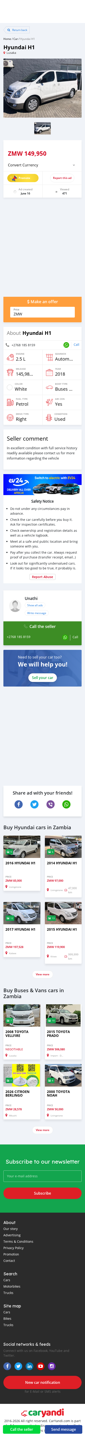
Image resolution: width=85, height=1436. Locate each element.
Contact (9, 1260)
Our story (10, 1229)
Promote (24, 178)
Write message (36, 613)
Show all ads (35, 605)
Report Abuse (42, 577)
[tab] (42, 165)
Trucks (8, 1293)
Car (15, 39)
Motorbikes (11, 1286)
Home (7, 39)
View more (42, 974)
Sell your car (42, 677)
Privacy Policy (13, 1248)
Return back (19, 30)
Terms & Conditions (18, 1241)
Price (16, 309)
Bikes (7, 1318)
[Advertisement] (42, 249)
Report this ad (62, 178)
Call (76, 344)
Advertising (12, 1235)
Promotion (11, 1254)
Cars (6, 1280)
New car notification (42, 1382)
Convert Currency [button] (23, 165)
